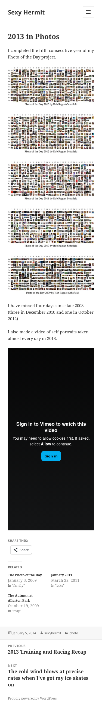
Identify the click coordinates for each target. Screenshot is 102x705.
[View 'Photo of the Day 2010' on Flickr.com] (51, 228)
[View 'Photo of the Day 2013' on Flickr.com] (51, 87)
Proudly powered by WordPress (32, 698)
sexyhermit (52, 633)
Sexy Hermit (26, 12)
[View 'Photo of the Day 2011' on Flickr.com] (51, 181)
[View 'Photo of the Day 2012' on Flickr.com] (51, 134)
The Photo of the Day (25, 575)
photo (73, 633)
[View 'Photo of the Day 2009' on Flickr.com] (51, 275)
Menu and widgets (88, 17)
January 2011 (61, 575)
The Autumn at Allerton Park (20, 598)
